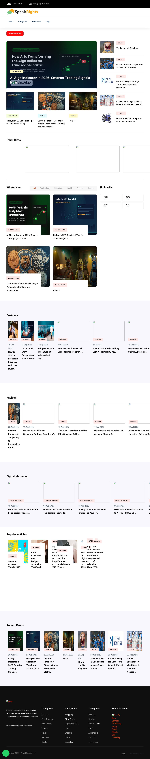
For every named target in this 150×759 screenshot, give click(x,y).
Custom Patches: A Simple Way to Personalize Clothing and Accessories (51, 124)
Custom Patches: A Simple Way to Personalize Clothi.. (51, 665)
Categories (22, 22)
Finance (45, 715)
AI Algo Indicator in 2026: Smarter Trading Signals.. (15, 665)
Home (11, 22)
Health (44, 742)
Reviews (91, 715)
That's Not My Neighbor (127, 48)
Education (69, 742)
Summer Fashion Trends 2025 (14, 564)
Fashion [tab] (80, 188)
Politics (45, 728)
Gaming (73, 115)
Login (48, 22)
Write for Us (36, 22)
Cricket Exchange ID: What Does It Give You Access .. (133, 665)
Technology (16, 71)
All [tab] (35, 188)
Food (90, 728)
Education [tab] (58, 188)
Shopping (69, 715)
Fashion (42, 115)
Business (121, 76)
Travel (44, 733)
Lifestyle (68, 733)
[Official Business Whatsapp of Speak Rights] (5, 753)
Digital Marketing (16, 500)
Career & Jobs (94, 724)
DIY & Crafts (70, 719)
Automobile (93, 733)
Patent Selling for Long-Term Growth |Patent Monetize (127, 84)
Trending (62, 550)
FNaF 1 (72, 121)
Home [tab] (90, 188)
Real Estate (46, 724)
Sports (120, 59)
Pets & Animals (48, 719)
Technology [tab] (45, 188)
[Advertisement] (122, 231)
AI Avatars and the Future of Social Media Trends (63, 561)
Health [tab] (69, 188)
